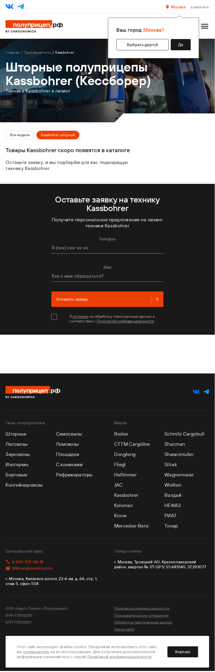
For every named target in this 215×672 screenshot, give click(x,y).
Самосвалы (69, 434)
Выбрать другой (142, 44)
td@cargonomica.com (32, 568)
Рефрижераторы (74, 475)
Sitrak (170, 464)
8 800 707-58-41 (27, 561)
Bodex (121, 434)
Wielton (172, 485)
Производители (37, 52)
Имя (107, 267)
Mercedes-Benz (131, 526)
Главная (12, 52)
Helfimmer (125, 475)
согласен (80, 316)
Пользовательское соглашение (141, 615)
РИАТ (170, 516)
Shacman (174, 444)
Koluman (123, 505)
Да (180, 44)
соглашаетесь (36, 651)
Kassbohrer (126, 495)
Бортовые (16, 475)
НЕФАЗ (172, 505)
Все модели (20, 135)
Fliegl (120, 464)
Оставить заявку (72, 299)
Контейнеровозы (24, 485)
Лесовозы (16, 444)
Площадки (67, 454)
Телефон (107, 238)
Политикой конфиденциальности (126, 321)
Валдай (172, 495)
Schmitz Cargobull (184, 434)
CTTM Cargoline (132, 444)
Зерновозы (17, 454)
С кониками (69, 464)
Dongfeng (125, 454)
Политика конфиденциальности (142, 608)
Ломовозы (67, 444)
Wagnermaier (179, 475)
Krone (120, 516)
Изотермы (16, 464)
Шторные (15, 434)
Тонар (171, 526)
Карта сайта (124, 629)
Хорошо (182, 651)
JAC (118, 485)
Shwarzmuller (179, 454)
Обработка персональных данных (143, 622)
